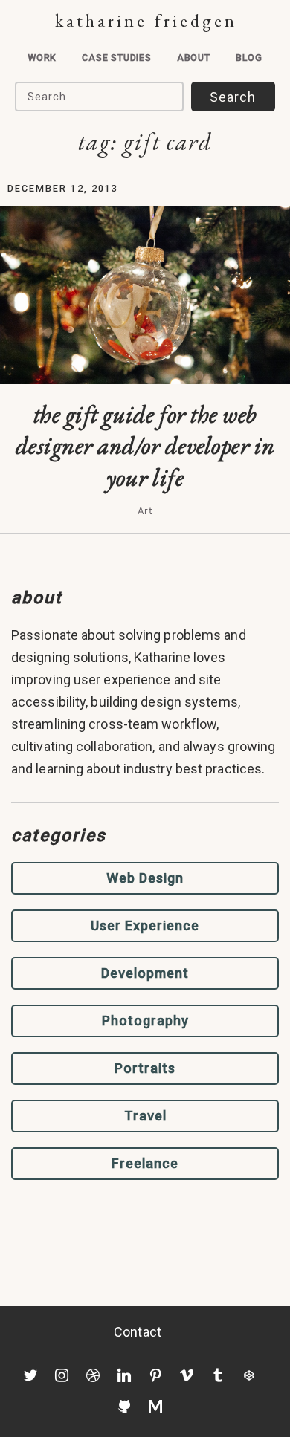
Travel (145, 1115)
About (193, 57)
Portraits (145, 1068)
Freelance (145, 1163)
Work (42, 57)
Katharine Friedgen (146, 20)
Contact (137, 1332)
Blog (249, 57)
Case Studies (117, 57)
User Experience (145, 925)
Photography (145, 1020)
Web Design (145, 878)
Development (145, 973)
